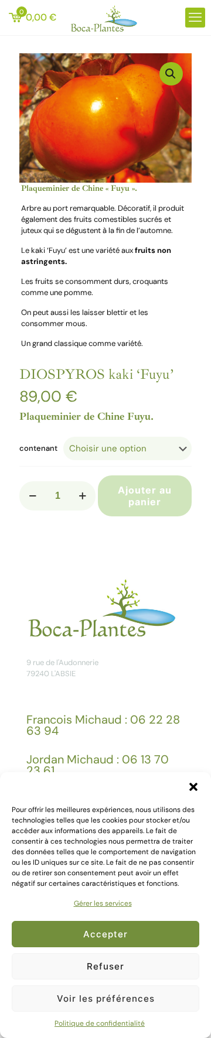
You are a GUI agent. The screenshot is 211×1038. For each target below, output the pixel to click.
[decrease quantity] (32, 496)
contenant (38, 448)
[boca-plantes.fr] (105, 17)
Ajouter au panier (145, 496)
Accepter (105, 934)
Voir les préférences (106, 998)
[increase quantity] (82, 496)
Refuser (105, 966)
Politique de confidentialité (100, 1023)
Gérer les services (103, 903)
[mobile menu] (195, 18)
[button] (193, 787)
